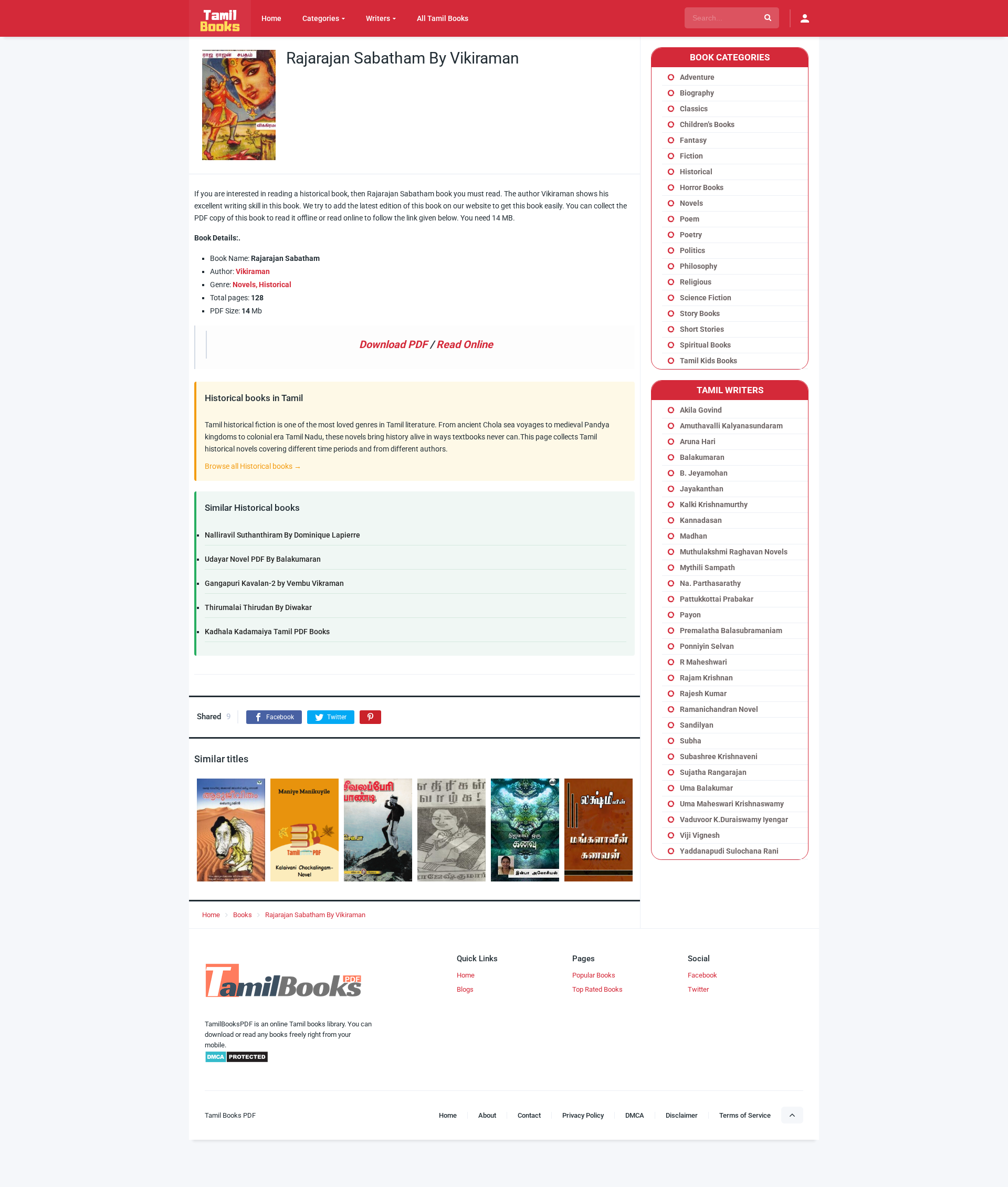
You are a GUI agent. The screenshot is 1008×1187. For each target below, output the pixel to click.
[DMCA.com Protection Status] (236, 1061)
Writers (378, 18)
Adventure (697, 77)
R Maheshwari (703, 662)
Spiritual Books (705, 345)
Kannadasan (701, 520)
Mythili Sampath (707, 567)
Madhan (693, 536)
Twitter (698, 989)
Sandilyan (696, 725)
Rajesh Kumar (703, 693)
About (487, 1115)
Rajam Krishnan (706, 678)
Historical (275, 284)
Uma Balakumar (706, 788)
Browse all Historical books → (253, 466)
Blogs (465, 989)
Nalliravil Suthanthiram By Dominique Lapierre (282, 535)
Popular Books (593, 975)
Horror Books (701, 187)
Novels (691, 203)
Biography (697, 93)
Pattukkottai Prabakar (716, 599)
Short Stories (702, 329)
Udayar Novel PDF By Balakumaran (263, 559)
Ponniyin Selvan (707, 646)
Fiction (691, 156)
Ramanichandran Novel (719, 709)
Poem (689, 219)
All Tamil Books (442, 18)
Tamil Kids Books (708, 360)
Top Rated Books (597, 989)
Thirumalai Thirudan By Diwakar (258, 607)
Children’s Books (707, 124)
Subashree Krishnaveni (719, 756)
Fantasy (693, 140)
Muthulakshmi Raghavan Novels (734, 552)
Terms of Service (745, 1115)
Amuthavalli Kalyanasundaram (731, 426)
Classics (694, 108)
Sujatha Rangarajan (713, 772)
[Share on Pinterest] (370, 717)
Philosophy (698, 266)
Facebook (702, 975)
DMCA (634, 1115)
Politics (692, 250)
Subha (690, 741)
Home (271, 18)
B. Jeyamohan (704, 473)
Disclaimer (682, 1115)
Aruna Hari (698, 441)
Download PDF (393, 344)
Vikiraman (253, 271)
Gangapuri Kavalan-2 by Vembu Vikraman (274, 583)
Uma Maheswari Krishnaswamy (732, 804)
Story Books (700, 313)
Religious (695, 282)
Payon (690, 615)
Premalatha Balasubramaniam (731, 630)
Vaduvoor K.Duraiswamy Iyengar (734, 819)
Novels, (245, 284)
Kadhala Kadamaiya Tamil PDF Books (267, 631)
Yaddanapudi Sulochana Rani (729, 851)
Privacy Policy (583, 1115)
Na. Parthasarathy (710, 583)
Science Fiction (705, 297)
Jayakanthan (701, 489)
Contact (529, 1115)
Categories (320, 18)
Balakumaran (702, 457)
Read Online (464, 344)
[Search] (768, 17)
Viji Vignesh (700, 835)
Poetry (691, 234)
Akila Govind (701, 410)
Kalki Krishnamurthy (714, 504)
